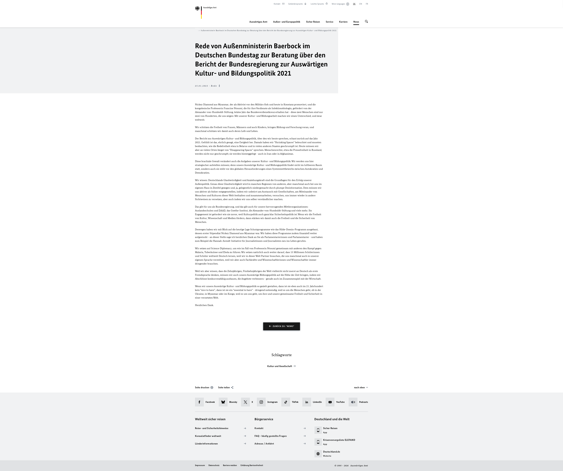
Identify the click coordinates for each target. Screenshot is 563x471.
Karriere (343, 21)
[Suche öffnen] (366, 21)
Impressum (200, 465)
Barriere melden (230, 465)
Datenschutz (213, 465)
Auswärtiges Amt (258, 21)
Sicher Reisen (313, 21)
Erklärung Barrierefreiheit (252, 465)
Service (329, 21)
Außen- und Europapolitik (286, 21)
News (356, 22)
